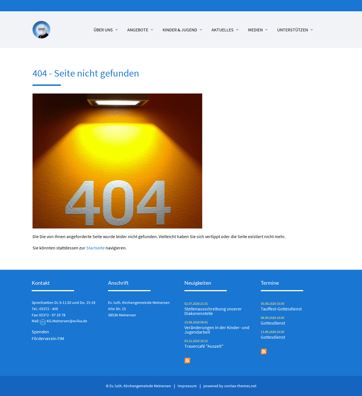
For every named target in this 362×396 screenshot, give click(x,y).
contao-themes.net (240, 385)
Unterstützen (295, 29)
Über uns (106, 29)
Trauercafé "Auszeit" (203, 346)
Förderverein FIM (48, 338)
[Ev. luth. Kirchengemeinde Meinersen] (41, 30)
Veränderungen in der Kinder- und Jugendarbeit (216, 329)
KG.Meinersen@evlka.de (67, 320)
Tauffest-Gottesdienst (281, 308)
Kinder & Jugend (183, 29)
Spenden (40, 331)
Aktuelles (226, 29)
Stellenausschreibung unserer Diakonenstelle (213, 311)
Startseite (95, 248)
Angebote (140, 29)
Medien (258, 29)
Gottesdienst (273, 323)
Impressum (187, 385)
